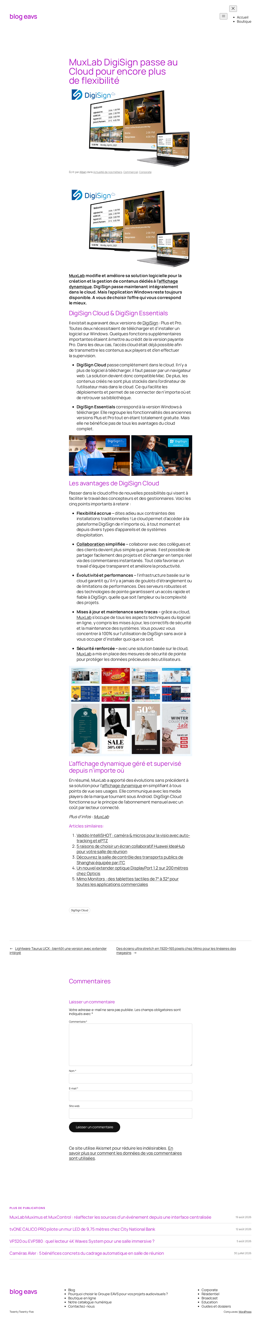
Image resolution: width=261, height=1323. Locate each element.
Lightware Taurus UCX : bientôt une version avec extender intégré (58, 950)
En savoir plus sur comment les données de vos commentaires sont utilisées (125, 1153)
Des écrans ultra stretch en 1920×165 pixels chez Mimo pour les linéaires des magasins (176, 950)
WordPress (245, 1311)
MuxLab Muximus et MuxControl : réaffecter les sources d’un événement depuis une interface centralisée (110, 1217)
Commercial (130, 172)
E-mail (73, 1088)
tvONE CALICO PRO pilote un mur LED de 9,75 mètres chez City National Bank (82, 1229)
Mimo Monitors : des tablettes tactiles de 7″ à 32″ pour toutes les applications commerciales (128, 881)
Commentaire (78, 1021)
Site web (74, 1106)
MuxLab (77, 275)
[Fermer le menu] (233, 9)
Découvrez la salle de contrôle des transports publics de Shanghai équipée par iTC (130, 859)
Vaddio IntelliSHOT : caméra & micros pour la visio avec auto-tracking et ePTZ (133, 838)
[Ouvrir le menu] (223, 16)
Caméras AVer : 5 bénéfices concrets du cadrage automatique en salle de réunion (87, 1253)
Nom (72, 1071)
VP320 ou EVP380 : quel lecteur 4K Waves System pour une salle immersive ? (82, 1241)
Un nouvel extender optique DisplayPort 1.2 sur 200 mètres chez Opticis (132, 870)
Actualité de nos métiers (107, 172)
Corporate (145, 172)
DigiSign (150, 323)
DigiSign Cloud (79, 910)
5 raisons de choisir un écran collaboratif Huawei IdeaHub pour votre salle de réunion (131, 849)
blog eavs (23, 16)
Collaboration (91, 544)
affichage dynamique (122, 785)
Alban (82, 172)
